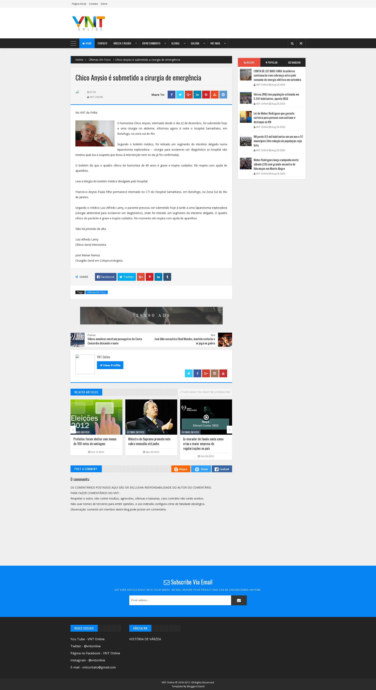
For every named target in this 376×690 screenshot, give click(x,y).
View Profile (110, 365)
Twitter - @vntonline (85, 646)
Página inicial (79, 3)
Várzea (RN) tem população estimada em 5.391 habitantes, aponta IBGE (276, 96)
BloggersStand (195, 686)
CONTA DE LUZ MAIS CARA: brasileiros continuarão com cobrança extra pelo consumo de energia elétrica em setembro (277, 75)
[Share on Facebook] (171, 95)
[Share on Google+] (189, 95)
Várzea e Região (122, 43)
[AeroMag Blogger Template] (104, 23)
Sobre (104, 3)
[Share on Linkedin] (197, 95)
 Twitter (126, 276)
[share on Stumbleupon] (215, 95)
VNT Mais (215, 43)
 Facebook (106, 276)
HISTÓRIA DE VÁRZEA (145, 639)
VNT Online (168, 682)
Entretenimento (151, 43)
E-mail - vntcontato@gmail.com (93, 667)
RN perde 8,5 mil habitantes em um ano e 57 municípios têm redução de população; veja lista (278, 140)
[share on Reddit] (223, 95)
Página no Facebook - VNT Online (95, 653)
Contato (93, 3)
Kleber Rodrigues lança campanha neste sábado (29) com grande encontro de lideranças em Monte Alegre (276, 164)
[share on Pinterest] (206, 95)
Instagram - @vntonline (87, 660)
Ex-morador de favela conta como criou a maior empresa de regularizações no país (148, 444)
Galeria (195, 43)
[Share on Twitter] (180, 95)
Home (88, 43)
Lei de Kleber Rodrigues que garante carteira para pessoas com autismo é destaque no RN (274, 117)
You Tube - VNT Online (87, 639)
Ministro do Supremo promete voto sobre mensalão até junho (94, 441)
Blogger (183, 469)
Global (175, 43)
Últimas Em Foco (100, 59)
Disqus (204, 469)
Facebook (224, 469)
